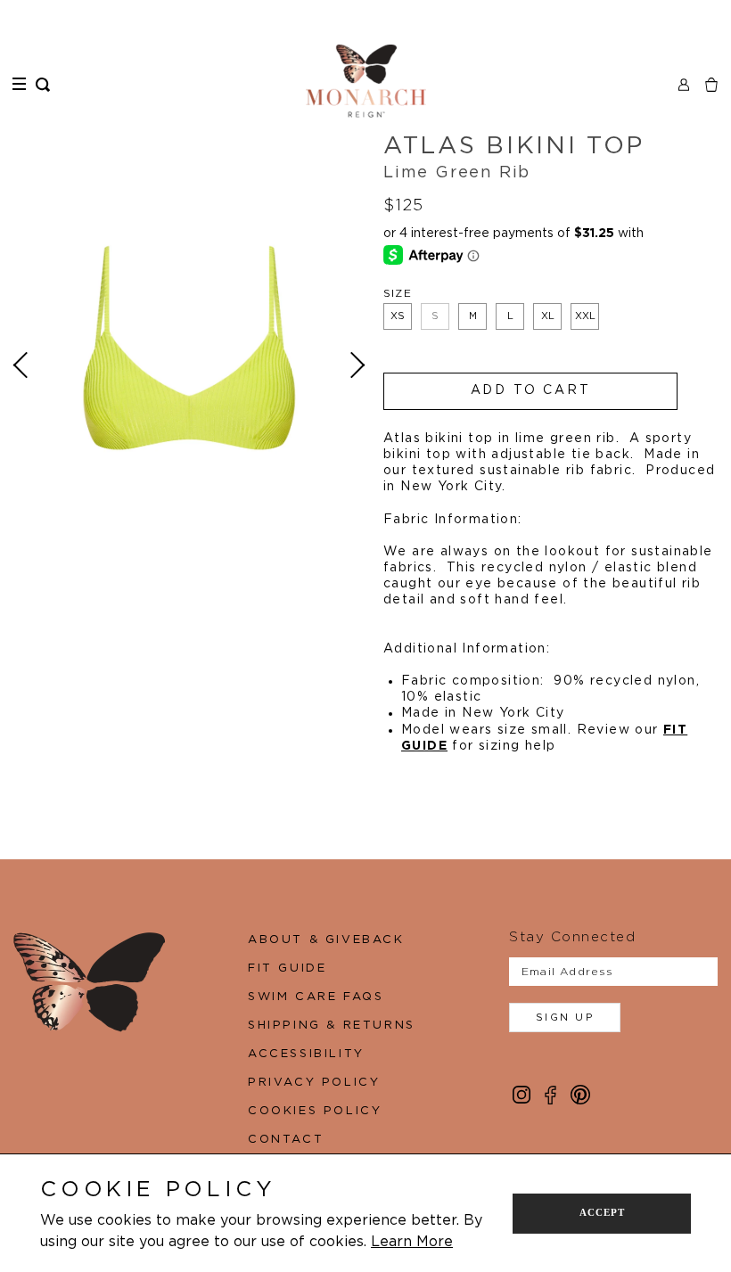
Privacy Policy (314, 1082)
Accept (602, 1212)
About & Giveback (326, 940)
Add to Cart (531, 390)
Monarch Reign (366, 81)
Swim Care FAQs (315, 997)
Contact (286, 1139)
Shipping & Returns (331, 1025)
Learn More (412, 1242)
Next (355, 365)
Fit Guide (287, 968)
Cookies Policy (315, 1111)
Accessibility (306, 1054)
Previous (23, 365)
